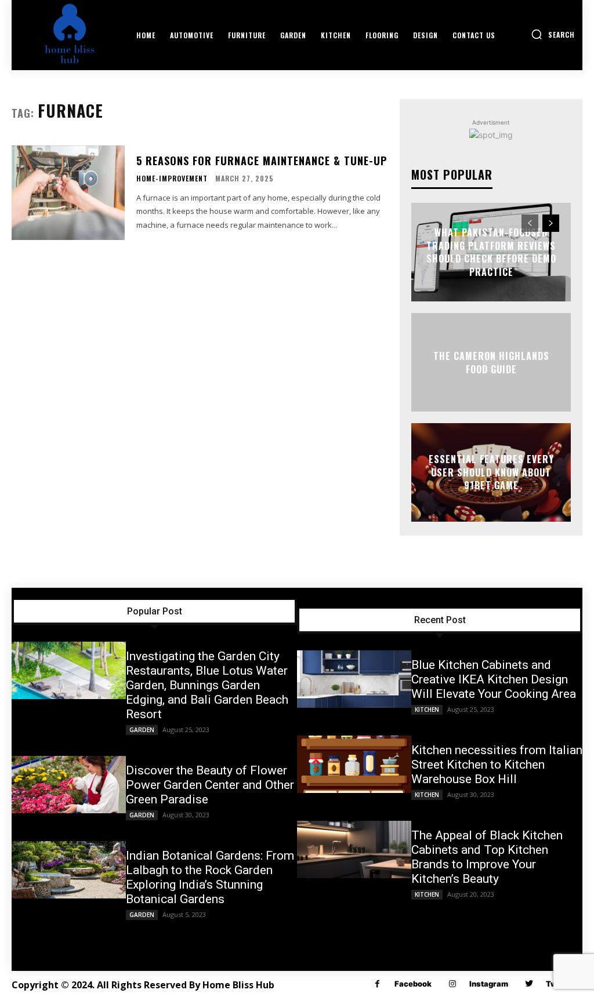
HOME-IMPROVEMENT (172, 178)
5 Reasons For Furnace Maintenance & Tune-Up (261, 160)
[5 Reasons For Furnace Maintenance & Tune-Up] (68, 193)
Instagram (488, 983)
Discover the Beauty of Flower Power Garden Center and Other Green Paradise (210, 784)
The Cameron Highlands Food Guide (491, 362)
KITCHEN (427, 709)
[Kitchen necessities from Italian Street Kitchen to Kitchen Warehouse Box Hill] (354, 764)
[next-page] (550, 223)
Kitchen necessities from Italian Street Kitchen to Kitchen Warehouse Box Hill (496, 764)
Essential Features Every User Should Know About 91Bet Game (491, 473)
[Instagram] (452, 984)
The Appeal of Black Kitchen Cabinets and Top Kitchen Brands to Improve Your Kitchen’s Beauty (487, 857)
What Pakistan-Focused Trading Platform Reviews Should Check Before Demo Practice (491, 252)
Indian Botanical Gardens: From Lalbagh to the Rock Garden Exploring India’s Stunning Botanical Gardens (210, 877)
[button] (553, 34)
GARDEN (141, 730)
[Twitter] (529, 984)
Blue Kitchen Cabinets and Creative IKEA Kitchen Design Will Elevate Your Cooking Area (493, 679)
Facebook (413, 983)
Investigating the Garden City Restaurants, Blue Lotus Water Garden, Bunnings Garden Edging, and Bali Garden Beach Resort (207, 685)
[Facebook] (377, 984)
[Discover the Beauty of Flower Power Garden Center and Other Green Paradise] (69, 784)
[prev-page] (529, 223)
